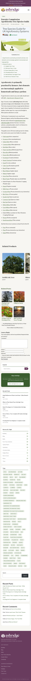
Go (26, 368)
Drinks (17, 492)
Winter (20, 566)
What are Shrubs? (13, 622)
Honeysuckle (6, 524)
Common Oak (6, 199)
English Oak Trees (9, 66)
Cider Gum (6, 165)
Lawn (23, 529)
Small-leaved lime (7, 220)
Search (4, 572)
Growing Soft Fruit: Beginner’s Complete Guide (14, 420)
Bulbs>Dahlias (18, 482)
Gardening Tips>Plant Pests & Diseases (13, 511)
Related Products (7, 64)
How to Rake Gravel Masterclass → (15, 327)
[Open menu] (28, 10)
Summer (5, 558)
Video (4, 566)
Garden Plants (6, 444)
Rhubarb (5, 547)
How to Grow (6, 455)
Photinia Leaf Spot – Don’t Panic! (15, 615)
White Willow (6, 205)
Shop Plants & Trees (5, 666)
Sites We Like (18, 552)
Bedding (4, 433)
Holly (19, 521)
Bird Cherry (6, 194)
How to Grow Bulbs (16, 609)
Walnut (5, 173)
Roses (4, 458)
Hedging (3, 668)
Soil (12, 555)
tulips (18, 560)
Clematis (5, 487)
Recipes (13, 545)
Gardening (5, 447)
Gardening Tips (7, 503)
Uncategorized (7, 563)
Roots (22, 547)
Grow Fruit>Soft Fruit (9, 519)
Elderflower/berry (8, 495)
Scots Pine (6, 176)
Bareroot (16, 474)
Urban (15, 563)
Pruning (15, 542)
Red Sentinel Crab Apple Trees (12, 74)
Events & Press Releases (9, 498)
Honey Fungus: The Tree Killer (14, 618)
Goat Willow (6, 207)
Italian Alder (6, 142)
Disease (12, 492)
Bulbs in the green (8, 482)
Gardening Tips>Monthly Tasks (11, 508)
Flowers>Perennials (8, 500)
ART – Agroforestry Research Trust (13, 98)
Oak (22, 532)
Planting (5, 537)
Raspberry (6, 545)
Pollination (15, 539)
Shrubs (23, 550)
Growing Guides (6, 450)
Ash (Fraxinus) (12, 471)
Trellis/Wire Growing (9, 560)
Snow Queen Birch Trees (11, 70)
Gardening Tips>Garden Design (11, 505)
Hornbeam (6, 157)
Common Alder (7, 144)
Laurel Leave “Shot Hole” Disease (17, 612)
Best (16, 477)
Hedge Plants (6, 452)
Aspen (4, 186)
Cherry (5, 484)
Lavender (18, 529)
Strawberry (24, 555)
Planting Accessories (16, 537)
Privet (22, 539)
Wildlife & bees (12, 566)
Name (3, 349)
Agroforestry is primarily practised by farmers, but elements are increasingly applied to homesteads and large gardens (15, 60)
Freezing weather (21, 500)
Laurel (11, 529)
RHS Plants (20, 545)
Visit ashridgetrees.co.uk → (15, 383)
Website (3, 353)
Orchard (5, 534)
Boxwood (12, 479)
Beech (4, 168)
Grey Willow (6, 210)
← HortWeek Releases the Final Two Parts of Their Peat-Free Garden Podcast (14, 324)
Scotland (11, 550)
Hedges (14, 521)
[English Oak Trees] (13, 263)
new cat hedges (14, 532)
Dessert (5, 492)
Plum (4, 230)
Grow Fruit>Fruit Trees (9, 516)
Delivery (22, 490)
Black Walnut (6, 171)
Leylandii (5, 532)
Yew (25, 566)
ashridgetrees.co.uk (25, 679)
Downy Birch (6, 155)
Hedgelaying (6, 521)
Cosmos (19, 487)
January (5, 529)
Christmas (19, 484)
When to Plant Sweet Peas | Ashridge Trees (13, 402)
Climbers (12, 487)
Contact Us (3, 673)
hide (18, 54)
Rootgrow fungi (14, 547)
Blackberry (22, 477)
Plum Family (6, 539)
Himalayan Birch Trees (10, 72)
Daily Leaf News (14, 490)
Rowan (5, 217)
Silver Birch (6, 152)
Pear (4, 227)
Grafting (5, 513)
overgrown (13, 534)
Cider (25, 484)
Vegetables (22, 563)
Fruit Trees (3, 671)
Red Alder (5, 147)
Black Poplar (6, 179)
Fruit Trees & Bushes (7, 441)
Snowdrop (6, 555)
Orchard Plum (6, 191)
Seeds (17, 550)
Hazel (4, 163)
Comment (4, 338)
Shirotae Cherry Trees (10, 68)
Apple (4, 233)
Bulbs (4, 439)
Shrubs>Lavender (7, 552)
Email (3, 351)
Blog (4, 436)
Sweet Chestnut (7, 160)
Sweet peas (12, 558)
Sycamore (5, 139)
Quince (21, 542)
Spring (17, 555)
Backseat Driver (7, 474)
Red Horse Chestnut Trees (11, 76)
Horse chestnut (7, 526)
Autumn (20, 471)
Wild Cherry (6, 189)
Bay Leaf (24, 474)
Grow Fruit (13, 513)
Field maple (6, 136)
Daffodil (5, 490)
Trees (3, 16)
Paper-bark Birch (7, 150)
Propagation (6, 542)
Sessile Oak (6, 197)
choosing (11, 484)
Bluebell (5, 479)
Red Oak (5, 202)
